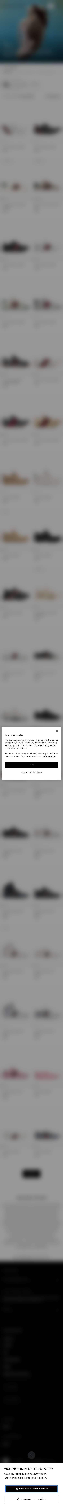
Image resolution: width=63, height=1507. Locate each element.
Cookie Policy (48, 756)
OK (31, 765)
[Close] (31, 1455)
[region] (32, 753)
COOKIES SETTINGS (31, 772)
